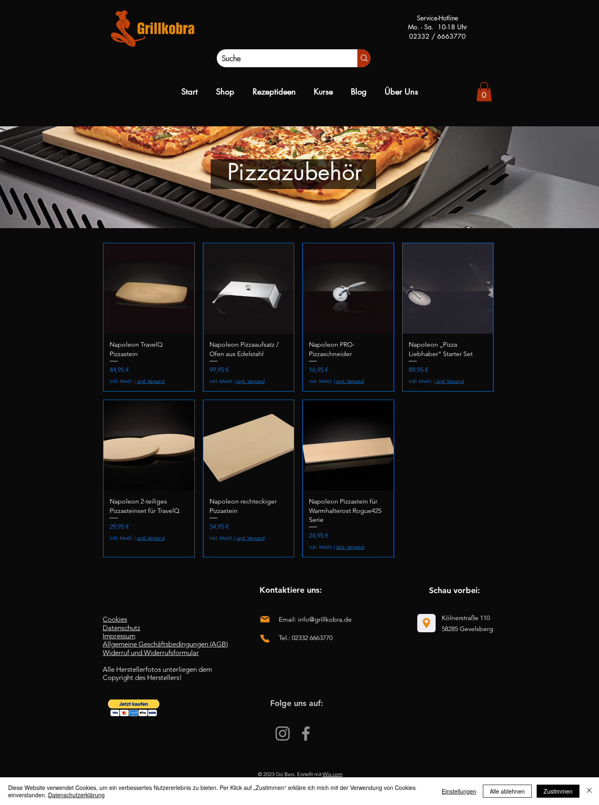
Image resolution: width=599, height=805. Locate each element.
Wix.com (333, 774)
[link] (484, 91)
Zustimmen (558, 791)
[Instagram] (282, 733)
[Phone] (265, 638)
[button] (133, 707)
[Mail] (265, 619)
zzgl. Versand (151, 381)
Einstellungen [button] (459, 791)
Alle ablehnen (507, 791)
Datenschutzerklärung (76, 795)
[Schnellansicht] (149, 288)
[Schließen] (589, 791)
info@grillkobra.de (325, 619)
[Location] (426, 623)
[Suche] (363, 58)
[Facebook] (305, 733)
